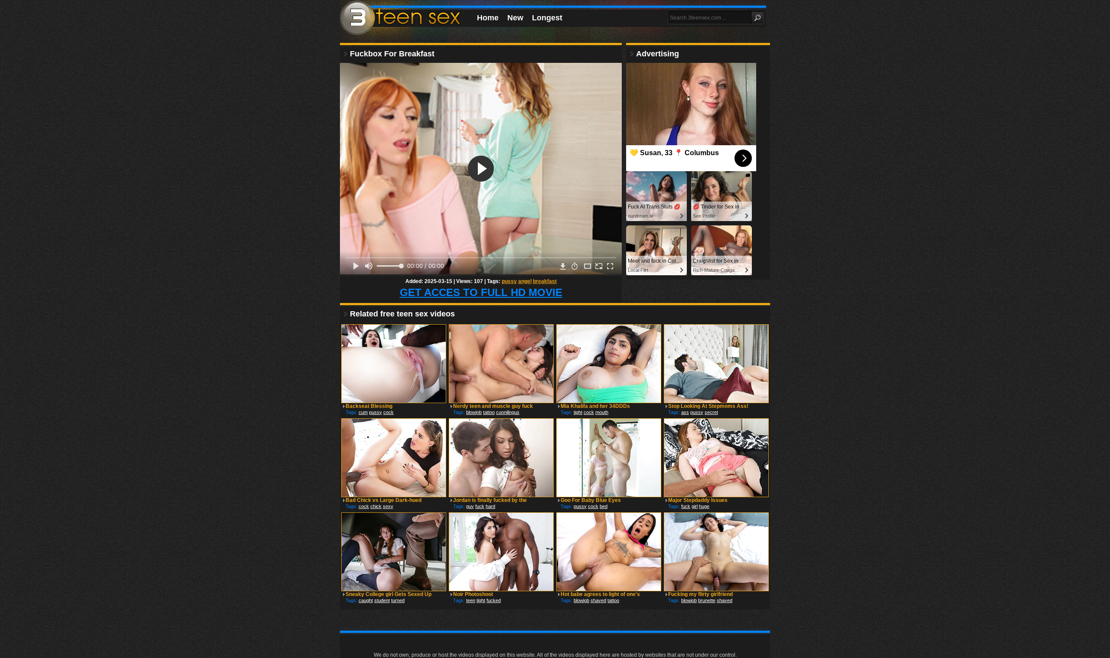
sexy (388, 506)
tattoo (489, 412)
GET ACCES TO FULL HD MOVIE (481, 292)
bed (603, 506)
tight (578, 412)
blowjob (474, 412)
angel (525, 281)
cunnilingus (507, 412)
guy (470, 506)
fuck (479, 506)
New (515, 17)
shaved (598, 600)
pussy (509, 281)
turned (398, 600)
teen (470, 600)
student (382, 600)
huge (704, 506)
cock (388, 412)
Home (488, 17)
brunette (706, 600)
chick (376, 506)
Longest (547, 17)
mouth (601, 412)
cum (363, 412)
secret (711, 412)
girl (695, 506)
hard (490, 506)
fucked (493, 600)
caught (366, 600)
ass (685, 412)
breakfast (545, 281)
